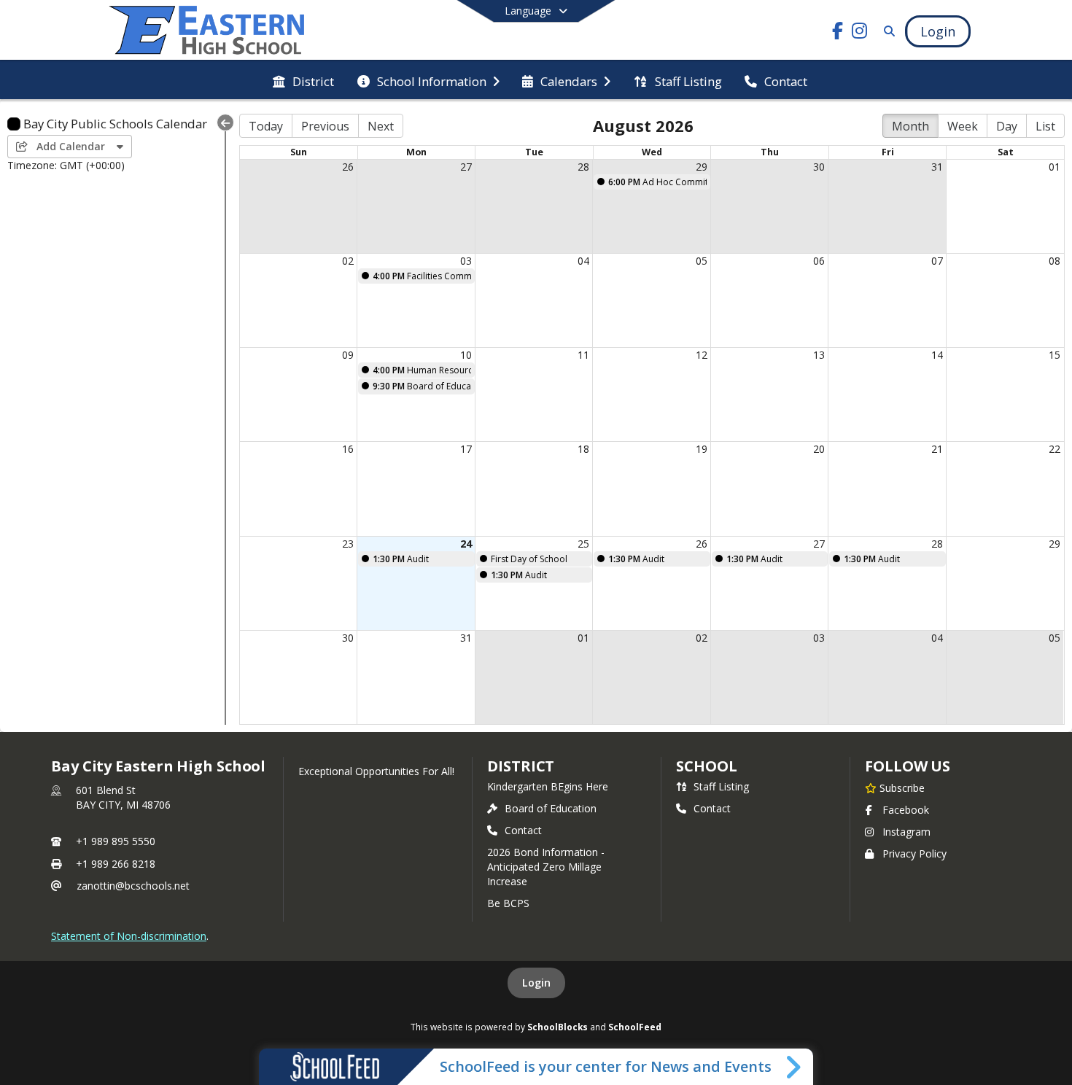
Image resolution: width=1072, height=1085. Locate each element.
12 (701, 355)
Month (910, 126)
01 (1054, 167)
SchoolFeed (634, 1026)
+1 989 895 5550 (115, 841)
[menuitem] (303, 80)
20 (819, 449)
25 (583, 544)
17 (466, 449)
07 (937, 261)
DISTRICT (520, 766)
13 (819, 355)
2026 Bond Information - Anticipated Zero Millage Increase (546, 866)
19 (701, 449)
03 (466, 261)
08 (1054, 261)
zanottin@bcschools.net (133, 885)
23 (348, 544)
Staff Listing (721, 786)
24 (466, 544)
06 (819, 261)
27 (466, 167)
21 (937, 449)
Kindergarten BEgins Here (547, 786)
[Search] (886, 31)
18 (583, 449)
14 (937, 355)
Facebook (905, 810)
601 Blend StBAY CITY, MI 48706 (123, 797)
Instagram (906, 832)
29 (701, 167)
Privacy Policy (914, 853)
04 (583, 261)
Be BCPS (508, 903)
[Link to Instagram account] (860, 33)
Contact (523, 830)
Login (536, 982)
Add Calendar (72, 146)
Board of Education (551, 808)
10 (466, 355)
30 (819, 167)
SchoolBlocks (557, 1026)
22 (1054, 449)
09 (348, 355)
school (706, 766)
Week (962, 126)
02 (348, 261)
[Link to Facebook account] (838, 33)
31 (937, 167)
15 (1054, 355)
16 (348, 449)
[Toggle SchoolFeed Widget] (794, 1066)
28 (583, 167)
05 (701, 261)
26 (348, 167)
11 (583, 355)
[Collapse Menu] (225, 122)
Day (1006, 126)
